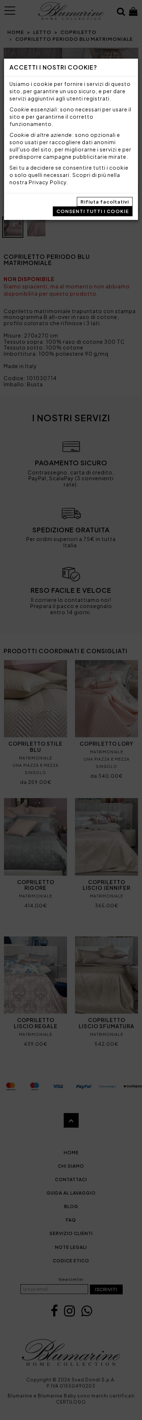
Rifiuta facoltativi (104, 202)
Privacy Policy (48, 182)
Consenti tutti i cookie (92, 211)
